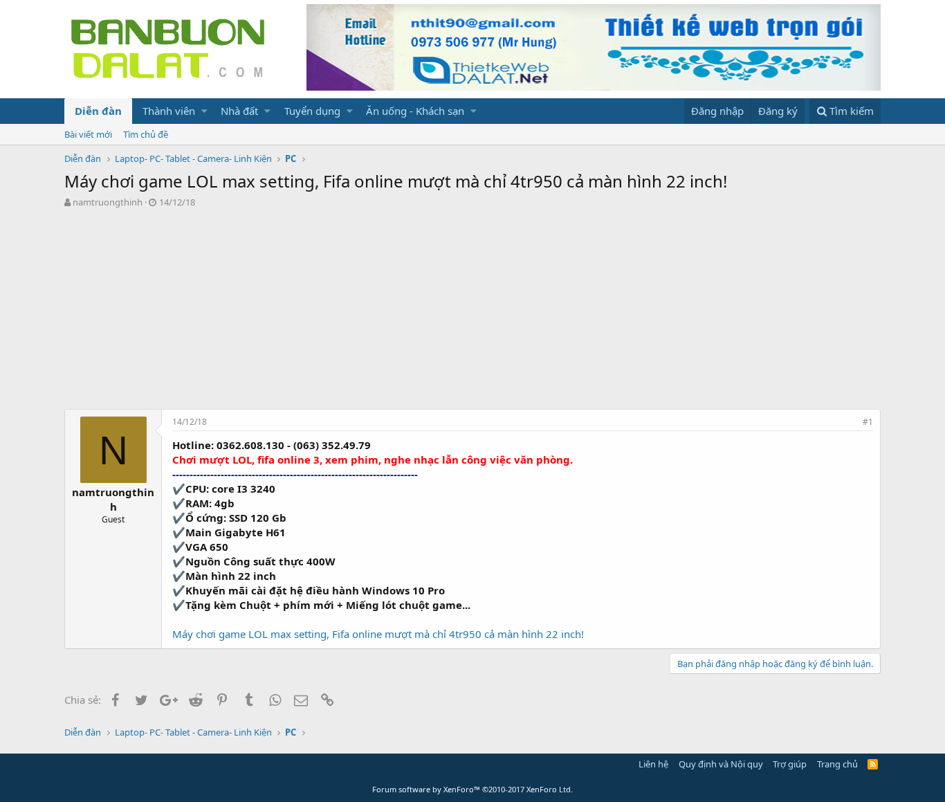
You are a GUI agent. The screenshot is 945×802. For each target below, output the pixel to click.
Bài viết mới (88, 134)
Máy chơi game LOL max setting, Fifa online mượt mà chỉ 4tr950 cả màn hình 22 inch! (378, 634)
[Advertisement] (472, 312)
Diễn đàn (98, 111)
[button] (204, 111)
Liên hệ (653, 764)
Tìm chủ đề (145, 134)
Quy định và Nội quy (721, 764)
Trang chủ (837, 764)
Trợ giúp (790, 764)
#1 (868, 422)
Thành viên (169, 111)
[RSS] (873, 764)
